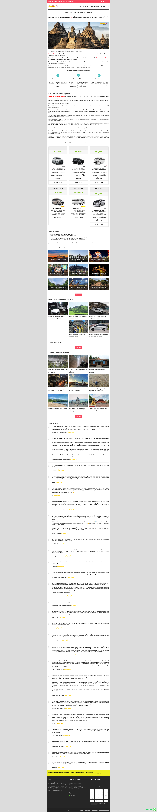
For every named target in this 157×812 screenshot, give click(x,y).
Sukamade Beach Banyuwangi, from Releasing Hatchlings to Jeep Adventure (98, 390)
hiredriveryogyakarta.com (84, 53)
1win (72, 17)
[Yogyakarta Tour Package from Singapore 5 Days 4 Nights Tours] (78, 255)
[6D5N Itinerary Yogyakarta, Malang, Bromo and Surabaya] (99, 255)
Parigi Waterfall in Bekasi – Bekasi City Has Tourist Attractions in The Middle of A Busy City (58, 371)
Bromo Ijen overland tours (98, 105)
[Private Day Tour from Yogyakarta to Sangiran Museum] (78, 284)
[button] (108, 6)
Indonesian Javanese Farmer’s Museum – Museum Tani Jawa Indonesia (97, 371)
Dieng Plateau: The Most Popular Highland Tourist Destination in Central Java (77, 410)
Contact (82, 810)
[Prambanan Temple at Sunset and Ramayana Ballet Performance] (99, 269)
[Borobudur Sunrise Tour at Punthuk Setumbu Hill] (58, 284)
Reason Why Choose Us (104, 810)
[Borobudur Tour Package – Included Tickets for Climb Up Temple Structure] (78, 269)
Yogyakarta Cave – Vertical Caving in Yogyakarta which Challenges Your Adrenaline (78, 371)
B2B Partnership (95, 810)
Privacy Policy (87, 810)
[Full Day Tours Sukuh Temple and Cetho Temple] (99, 284)
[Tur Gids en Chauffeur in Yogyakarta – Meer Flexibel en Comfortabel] (58, 269)
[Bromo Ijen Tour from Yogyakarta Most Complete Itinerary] (58, 255)
